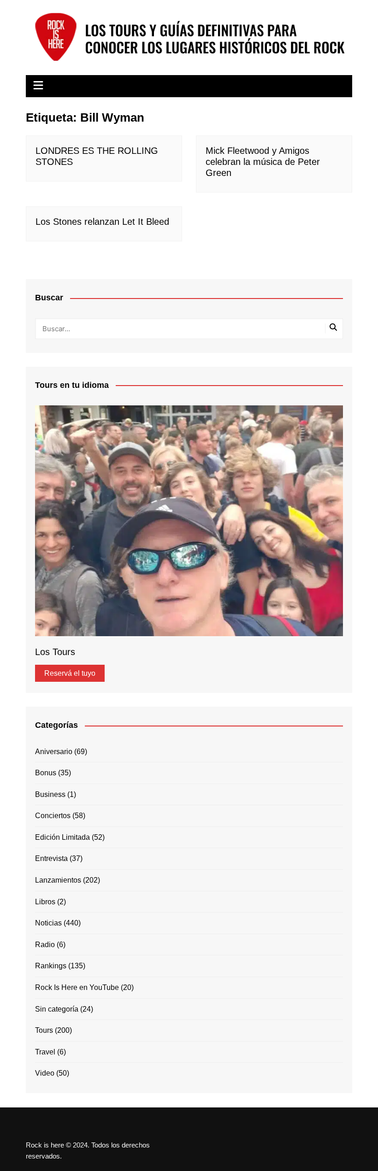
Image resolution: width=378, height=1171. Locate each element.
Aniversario (53, 751)
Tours (44, 1030)
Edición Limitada (62, 837)
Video (44, 1073)
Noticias (48, 923)
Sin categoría (56, 1009)
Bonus (45, 773)
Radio (45, 945)
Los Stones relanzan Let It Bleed (102, 222)
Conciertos (53, 816)
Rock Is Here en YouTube (77, 987)
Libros (45, 902)
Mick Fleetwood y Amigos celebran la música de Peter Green (263, 162)
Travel (45, 1052)
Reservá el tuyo (69, 673)
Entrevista (51, 858)
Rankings (50, 966)
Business (50, 794)
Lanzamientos (58, 880)
